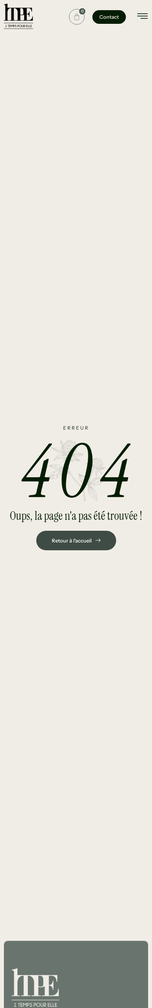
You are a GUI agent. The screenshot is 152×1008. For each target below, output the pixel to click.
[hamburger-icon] (142, 17)
